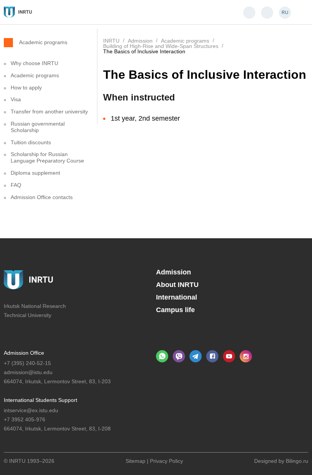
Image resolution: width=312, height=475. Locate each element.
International (176, 297)
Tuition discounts (31, 142)
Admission (173, 272)
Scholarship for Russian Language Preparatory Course (47, 157)
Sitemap (135, 461)
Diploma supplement (35, 173)
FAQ (16, 185)
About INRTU (177, 284)
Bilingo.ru (297, 461)
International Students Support (40, 400)
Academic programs (43, 42)
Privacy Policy (166, 461)
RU (285, 12)
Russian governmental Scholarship (38, 127)
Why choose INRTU (34, 63)
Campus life (175, 309)
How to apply (26, 87)
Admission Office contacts (42, 197)
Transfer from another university (49, 111)
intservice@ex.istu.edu (31, 410)
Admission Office (24, 352)
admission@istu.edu (28, 372)
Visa (16, 99)
